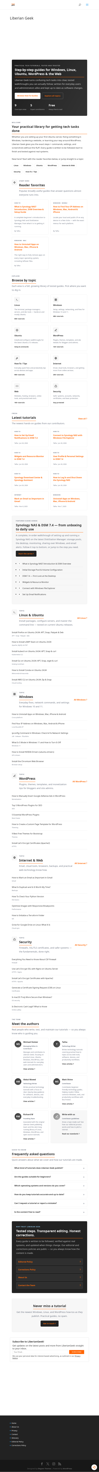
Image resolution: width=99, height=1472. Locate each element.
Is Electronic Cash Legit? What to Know (29, 1008)
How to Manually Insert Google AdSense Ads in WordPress (38, 797)
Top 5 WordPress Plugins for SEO (27, 807)
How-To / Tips (31, 172)
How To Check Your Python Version (28, 898)
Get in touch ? (49, 1323)
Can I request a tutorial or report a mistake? (35, 1203)
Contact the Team (49, 1285)
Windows (27, 165)
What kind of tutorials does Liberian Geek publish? (38, 1168)
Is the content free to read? (27, 1212)
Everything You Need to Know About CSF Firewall (34, 961)
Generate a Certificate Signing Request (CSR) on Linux (36, 989)
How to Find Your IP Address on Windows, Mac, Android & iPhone (68, 209)
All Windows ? (80, 699)
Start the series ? (26, 553)
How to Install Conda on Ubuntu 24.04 (29, 671)
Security (17, 172)
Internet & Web (68, 165)
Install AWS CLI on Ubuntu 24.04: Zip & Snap (32, 681)
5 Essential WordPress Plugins (25, 816)
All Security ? (81, 945)
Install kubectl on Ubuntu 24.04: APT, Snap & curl (34, 653)
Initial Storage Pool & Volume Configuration (41, 570)
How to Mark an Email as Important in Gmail (32, 879)
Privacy (14, 1430)
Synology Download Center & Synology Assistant (28, 478)
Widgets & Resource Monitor (34, 582)
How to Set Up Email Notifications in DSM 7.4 (26, 436)
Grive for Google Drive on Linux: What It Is (31, 926)
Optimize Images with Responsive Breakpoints (33, 907)
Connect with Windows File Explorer (37, 588)
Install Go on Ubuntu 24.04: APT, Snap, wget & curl (35, 662)
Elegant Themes (44, 1468)
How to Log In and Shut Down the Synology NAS (67, 478)
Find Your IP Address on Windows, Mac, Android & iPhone (38, 725)
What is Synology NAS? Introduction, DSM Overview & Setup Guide (29, 209)
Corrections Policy (49, 1269)
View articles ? (29, 1069)
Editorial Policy (49, 1261)
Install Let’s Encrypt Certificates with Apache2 (32, 980)
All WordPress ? (80, 781)
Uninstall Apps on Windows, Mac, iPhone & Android (66, 500)
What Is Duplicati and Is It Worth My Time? (31, 888)
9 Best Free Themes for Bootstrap (27, 835)
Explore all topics (52, 96)
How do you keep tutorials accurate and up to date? (39, 1194)
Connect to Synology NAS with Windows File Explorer (67, 436)
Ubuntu (39, 165)
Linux (16, 165)
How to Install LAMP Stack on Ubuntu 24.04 (31, 643)
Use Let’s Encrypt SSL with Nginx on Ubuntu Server (35, 970)
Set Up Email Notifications (32, 594)
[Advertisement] (49, 40)
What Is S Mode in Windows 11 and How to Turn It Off (36, 744)
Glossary (15, 1438)
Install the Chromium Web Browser (28, 763)
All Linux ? (82, 618)
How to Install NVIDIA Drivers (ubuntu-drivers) (33, 753)
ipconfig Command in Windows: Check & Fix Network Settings (40, 734)
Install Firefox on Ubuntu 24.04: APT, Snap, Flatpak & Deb (38, 634)
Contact (15, 1434)
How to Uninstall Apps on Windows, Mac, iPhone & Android (26, 247)
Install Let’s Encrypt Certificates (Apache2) (31, 844)
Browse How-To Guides (27, 95)
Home (14, 1423)
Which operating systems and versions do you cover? (39, 1185)
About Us (49, 1277)
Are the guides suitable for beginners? (32, 1176)
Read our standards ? (70, 1134)
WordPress (52, 165)
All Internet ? (81, 863)
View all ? (82, 418)
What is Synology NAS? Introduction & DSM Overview (45, 563)
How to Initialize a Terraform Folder (28, 917)
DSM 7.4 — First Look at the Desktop (37, 576)
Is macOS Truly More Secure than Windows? (32, 998)
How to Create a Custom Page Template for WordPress (37, 826)
